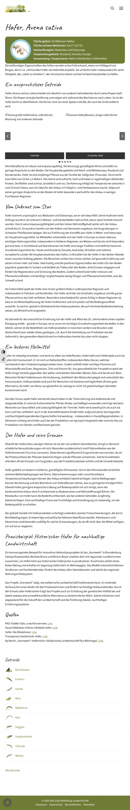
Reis (17, 718)
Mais (18, 698)
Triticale (20, 746)
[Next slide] (122, 136)
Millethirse (21, 708)
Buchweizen (22, 670)
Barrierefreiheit (73, 804)
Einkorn (19, 679)
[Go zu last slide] (7, 136)
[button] (112, 8)
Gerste (19, 689)
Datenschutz (55, 804)
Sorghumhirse (23, 737)
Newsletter (89, 804)
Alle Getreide (12, 770)
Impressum (41, 804)
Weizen (19, 756)
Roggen (19, 727)
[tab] (59, 162)
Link (49, 624)
